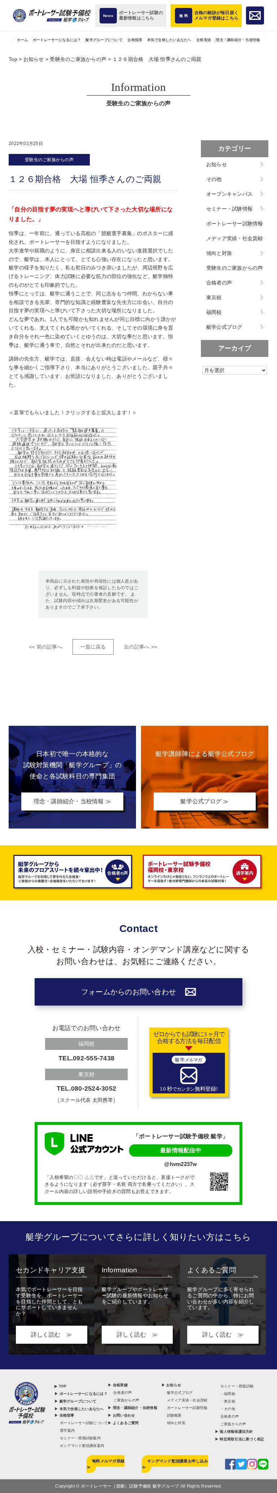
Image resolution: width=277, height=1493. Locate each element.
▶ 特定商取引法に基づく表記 (239, 1439)
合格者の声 (219, 283)
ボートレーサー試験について (84, 1423)
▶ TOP (60, 1386)
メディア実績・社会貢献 (234, 238)
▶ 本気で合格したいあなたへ (79, 1409)
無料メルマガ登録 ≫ (105, 1464)
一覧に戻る (93, 647)
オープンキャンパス (229, 194)
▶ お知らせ (171, 1385)
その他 (214, 179)
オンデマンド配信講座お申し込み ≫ (175, 1464)
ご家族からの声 (126, 1400)
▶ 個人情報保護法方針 (234, 1432)
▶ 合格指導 (64, 1415)
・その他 (227, 1409)
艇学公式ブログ (224, 327)
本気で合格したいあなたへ (169, 40)
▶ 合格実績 (118, 1385)
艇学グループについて (104, 40)
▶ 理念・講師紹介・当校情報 (132, 1408)
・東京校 (227, 1401)
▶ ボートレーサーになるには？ (80, 1394)
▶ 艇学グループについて (75, 1401)
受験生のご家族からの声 (49, 159)
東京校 (214, 297)
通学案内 (67, 1430)
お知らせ (216, 164)
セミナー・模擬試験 (237, 1386)
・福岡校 (227, 1394)
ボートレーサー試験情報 (234, 223)
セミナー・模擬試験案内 (80, 1438)
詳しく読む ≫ (51, 1334)
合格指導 (134, 40)
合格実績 (203, 40)
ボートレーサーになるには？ (57, 40)
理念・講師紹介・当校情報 (238, 40)
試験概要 (174, 1415)
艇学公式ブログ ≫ (204, 801)
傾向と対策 (219, 253)
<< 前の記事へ (45, 647)
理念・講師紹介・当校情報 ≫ (72, 801)
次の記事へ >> (140, 647)
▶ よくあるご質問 (123, 1423)
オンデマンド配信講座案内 (82, 1446)
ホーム (22, 40)
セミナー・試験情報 (229, 209)
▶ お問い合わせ (121, 1415)
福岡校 (214, 312)
